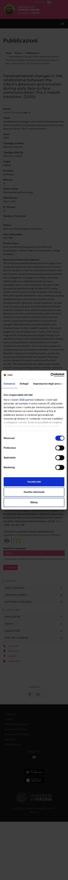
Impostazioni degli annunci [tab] (48, 383)
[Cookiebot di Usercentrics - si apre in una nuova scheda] (50, 375)
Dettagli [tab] (24, 383)
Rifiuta (34, 502)
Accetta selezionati (34, 492)
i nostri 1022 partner (22, 399)
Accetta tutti (34, 481)
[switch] (59, 447)
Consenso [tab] (9, 383)
